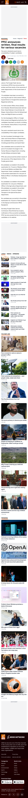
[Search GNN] (25, 2)
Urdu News (17, 774)
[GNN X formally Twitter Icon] (13, 794)
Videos (15, 770)
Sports (3, 770)
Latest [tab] (3, 254)
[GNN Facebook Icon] (9, 794)
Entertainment (5, 768)
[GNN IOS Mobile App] (18, 782)
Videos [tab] (9, 254)
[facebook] (3, 62)
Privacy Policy (15, 754)
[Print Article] (22, 62)
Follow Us (4, 794)
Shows (15, 768)
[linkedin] (14, 62)
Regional (20, 38)
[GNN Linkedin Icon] (22, 794)
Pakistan (3, 763)
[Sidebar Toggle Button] (2, 2)
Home (14, 38)
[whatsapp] (10, 62)
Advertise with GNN (16, 757)
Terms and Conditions (6, 757)
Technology (4, 772)
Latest (15, 765)
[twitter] (6, 62)
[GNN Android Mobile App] (6, 782)
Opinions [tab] (16, 254)
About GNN (3, 754)
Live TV (16, 772)
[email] (18, 62)
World (2, 765)
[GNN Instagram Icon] (18, 794)
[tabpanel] (14, 293)
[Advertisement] (14, 22)
